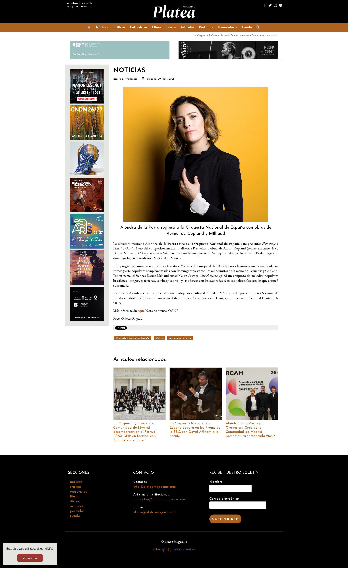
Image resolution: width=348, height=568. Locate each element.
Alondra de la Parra (180, 338)
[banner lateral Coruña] (87, 267)
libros (74, 496)
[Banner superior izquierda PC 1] (119, 49)
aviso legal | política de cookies (174, 549)
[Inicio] (89, 27)
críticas (75, 487)
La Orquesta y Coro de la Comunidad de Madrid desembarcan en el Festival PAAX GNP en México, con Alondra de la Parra (134, 432)
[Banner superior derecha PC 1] (228, 49)
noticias (76, 482)
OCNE (159, 338)
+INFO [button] (49, 548)
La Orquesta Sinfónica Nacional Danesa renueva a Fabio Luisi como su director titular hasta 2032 (225, 35)
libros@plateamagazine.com (155, 512)
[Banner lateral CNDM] (87, 122)
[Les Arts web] (87, 231)
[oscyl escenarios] (87, 194)
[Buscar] (258, 27)
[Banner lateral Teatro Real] (87, 86)
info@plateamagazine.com (154, 487)
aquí (141, 310)
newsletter (87, 3)
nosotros (72, 3)
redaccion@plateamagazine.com (159, 499)
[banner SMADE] (87, 303)
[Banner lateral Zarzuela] (87, 158)
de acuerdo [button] (30, 558)
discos (75, 501)
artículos (77, 506)
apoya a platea (77, 6)
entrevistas (78, 491)
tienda (75, 516)
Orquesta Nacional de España (133, 338)
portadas (77, 511)
